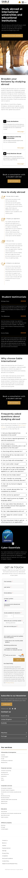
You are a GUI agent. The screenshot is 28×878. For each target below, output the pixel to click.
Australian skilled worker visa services (9, 799)
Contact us (4, 840)
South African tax (5, 774)
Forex (2, 778)
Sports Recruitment (5, 815)
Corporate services (6, 785)
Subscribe (6, 704)
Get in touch (14, 181)
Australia (3, 754)
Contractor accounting (6, 770)
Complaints (5, 855)
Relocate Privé (4, 762)
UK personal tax (4, 772)
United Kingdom (4, 756)
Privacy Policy (10, 682)
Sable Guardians (4, 817)
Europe (2, 758)
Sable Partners (4, 801)
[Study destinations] (14, 126)
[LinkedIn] (15, 708)
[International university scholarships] (14, 142)
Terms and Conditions (7, 858)
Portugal (3, 827)
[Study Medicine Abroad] (14, 158)
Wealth (2, 780)
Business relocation (5, 797)
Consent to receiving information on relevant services (13, 649)
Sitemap (4, 850)
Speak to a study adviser (12, 35)
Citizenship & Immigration (8, 752)
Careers (4, 845)
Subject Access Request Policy (9, 863)
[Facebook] (12, 709)
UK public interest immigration (8, 790)
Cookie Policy (5, 861)
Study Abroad (4, 811)
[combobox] (8, 616)
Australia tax (4, 776)
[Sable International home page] (5, 2)
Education (4, 808)
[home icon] (20, 2)
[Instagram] (9, 709)
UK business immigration (6, 788)
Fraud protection (6, 848)
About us (4, 842)
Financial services (6, 768)
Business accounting (5, 795)
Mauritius (3, 825)
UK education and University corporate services (11, 791)
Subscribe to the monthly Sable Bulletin (14, 641)
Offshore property (6, 822)
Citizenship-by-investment (7, 760)
